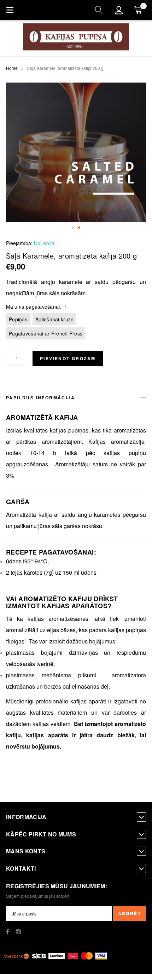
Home (12, 68)
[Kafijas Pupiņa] (76, 36)
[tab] (76, 398)
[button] (73, 227)
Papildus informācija (40, 397)
